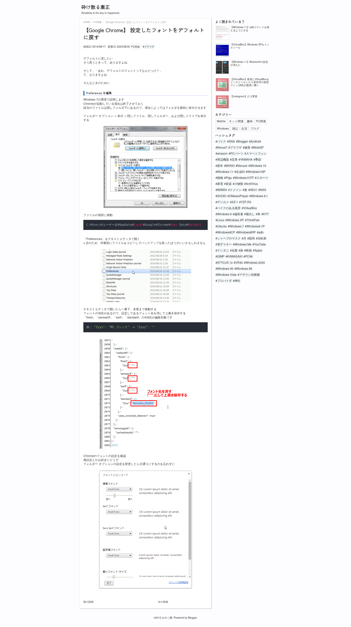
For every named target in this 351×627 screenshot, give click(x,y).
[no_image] (222, 85)
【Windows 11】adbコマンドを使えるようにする (249, 29)
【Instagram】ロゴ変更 (243, 96)
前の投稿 (88, 601)
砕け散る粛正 (95, 6)
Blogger (192, 617)
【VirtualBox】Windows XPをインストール (249, 46)
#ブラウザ (148, 46)
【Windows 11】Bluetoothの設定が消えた (249, 63)
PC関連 (135, 46)
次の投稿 (163, 601)
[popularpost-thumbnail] (222, 33)
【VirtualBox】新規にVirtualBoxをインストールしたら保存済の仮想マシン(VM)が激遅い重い (249, 82)
